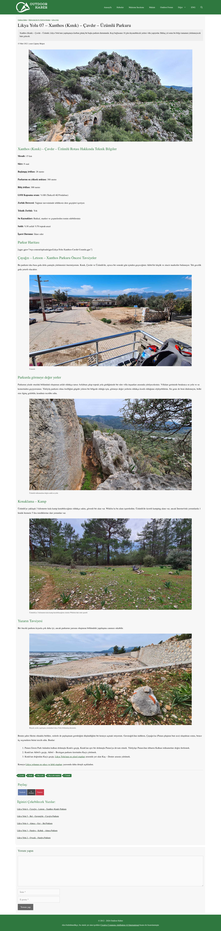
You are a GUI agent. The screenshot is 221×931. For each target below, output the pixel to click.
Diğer (180, 7)
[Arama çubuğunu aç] (201, 7)
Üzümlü (67, 775)
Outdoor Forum (166, 7)
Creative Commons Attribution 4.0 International (120, 925)
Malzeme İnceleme (136, 7)
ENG (193, 7)
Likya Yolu (55, 20)
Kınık (30, 775)
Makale (152, 7)
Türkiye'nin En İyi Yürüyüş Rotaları (39, 20)
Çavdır (21, 775)
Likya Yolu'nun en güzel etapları (70, 756)
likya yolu (40, 775)
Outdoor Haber (22, 20)
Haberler (120, 7)
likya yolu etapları (54, 775)
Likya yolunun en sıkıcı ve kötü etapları (44, 764)
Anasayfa (108, 7)
